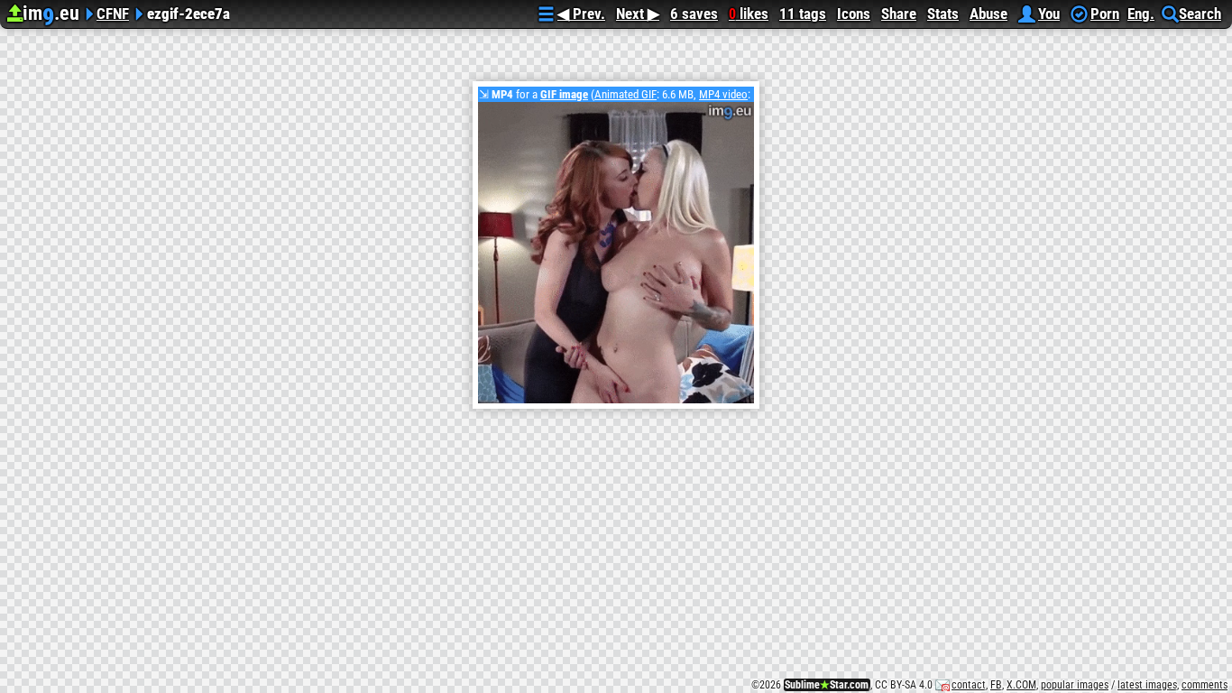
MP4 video (723, 94)
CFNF (113, 11)
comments (1204, 685)
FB (996, 685)
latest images (1147, 685)
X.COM (1021, 685)
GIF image (564, 94)
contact (969, 685)
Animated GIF (625, 94)
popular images (1074, 685)
